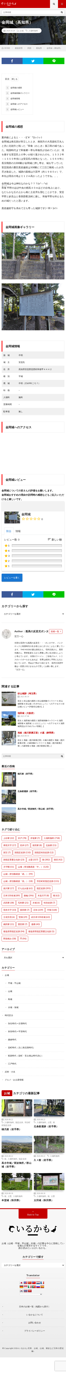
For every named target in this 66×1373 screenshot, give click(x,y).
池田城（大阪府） (27, 713)
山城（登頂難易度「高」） (18, 881)
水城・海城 (13, 1007)
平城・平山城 (14, 983)
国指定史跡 (23, 852)
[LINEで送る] (53, 61)
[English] (26, 1282)
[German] (21, 1286)
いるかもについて (34, 1314)
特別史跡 (49, 902)
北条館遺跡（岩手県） (28, 791)
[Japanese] (21, 1282)
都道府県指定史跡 (13, 931)
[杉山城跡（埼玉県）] (9, 699)
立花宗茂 (9, 917)
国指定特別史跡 (44, 852)
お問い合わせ (34, 1322)
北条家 (51, 845)
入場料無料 (33, 31)
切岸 (24, 845)
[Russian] (38, 1286)
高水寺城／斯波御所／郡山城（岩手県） (36, 808)
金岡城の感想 (14, 87)
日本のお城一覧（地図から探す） (34, 1306)
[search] (61, 12)
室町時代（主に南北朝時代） (21, 1047)
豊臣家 (22, 924)
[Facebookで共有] (12, 61)
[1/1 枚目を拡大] (60, 236)
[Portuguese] (34, 1286)
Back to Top (33, 1214)
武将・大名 (10, 1071)
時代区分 (9, 1015)
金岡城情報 (13, 98)
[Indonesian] (26, 1286)
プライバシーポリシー (34, 1330)
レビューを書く (12, 577)
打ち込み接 (25, 888)
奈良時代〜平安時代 (17, 1031)
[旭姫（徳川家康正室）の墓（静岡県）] (9, 738)
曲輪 (29, 895)
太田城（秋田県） (44, 1200)
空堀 (52, 910)
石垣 (38, 910)
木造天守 (43, 895)
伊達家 (35, 838)
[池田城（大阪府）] (9, 718)
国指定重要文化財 (13, 859)
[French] (42, 1282)
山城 (10, 991)
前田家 (37, 845)
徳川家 (8, 888)
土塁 (33, 859)
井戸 (22, 838)
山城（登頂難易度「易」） (18, 874)
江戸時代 (12, 1063)
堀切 (58, 859)
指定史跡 (44, 888)
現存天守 (9, 910)
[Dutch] (38, 1282)
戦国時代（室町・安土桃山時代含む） (25, 1055)
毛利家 (23, 902)
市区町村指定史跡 (48, 881)
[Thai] (26, 1291)
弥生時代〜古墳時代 (17, 1023)
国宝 (7, 852)
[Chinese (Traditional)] (34, 1282)
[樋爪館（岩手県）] (9, 779)
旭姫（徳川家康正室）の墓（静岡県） (37, 732)
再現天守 (9, 845)
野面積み (9, 938)
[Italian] (30, 1286)
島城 (10, 999)
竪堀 (23, 917)
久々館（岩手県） (44, 1159)
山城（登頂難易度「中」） (33, 867)
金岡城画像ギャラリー (18, 93)
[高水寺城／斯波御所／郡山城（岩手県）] (9, 814)
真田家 (24, 910)
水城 (36, 902)
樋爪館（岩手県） (26, 773)
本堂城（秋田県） (11, 1200)
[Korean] (21, 1291)
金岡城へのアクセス (17, 104)
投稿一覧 (55, 631)
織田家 (8, 924)
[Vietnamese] (30, 1291)
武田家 (8, 902)
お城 (22, 31)
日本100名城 (11, 895)
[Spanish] (42, 1286)
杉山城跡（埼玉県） (28, 693)
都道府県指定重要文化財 (41, 931)
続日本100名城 (40, 917)
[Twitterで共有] (33, 61)
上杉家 (8, 838)
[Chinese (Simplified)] (30, 1282)
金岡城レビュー (15, 109)
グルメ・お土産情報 (14, 1079)
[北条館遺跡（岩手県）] (9, 797)
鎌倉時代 (12, 1039)
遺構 (35, 924)
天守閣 (8, 867)
